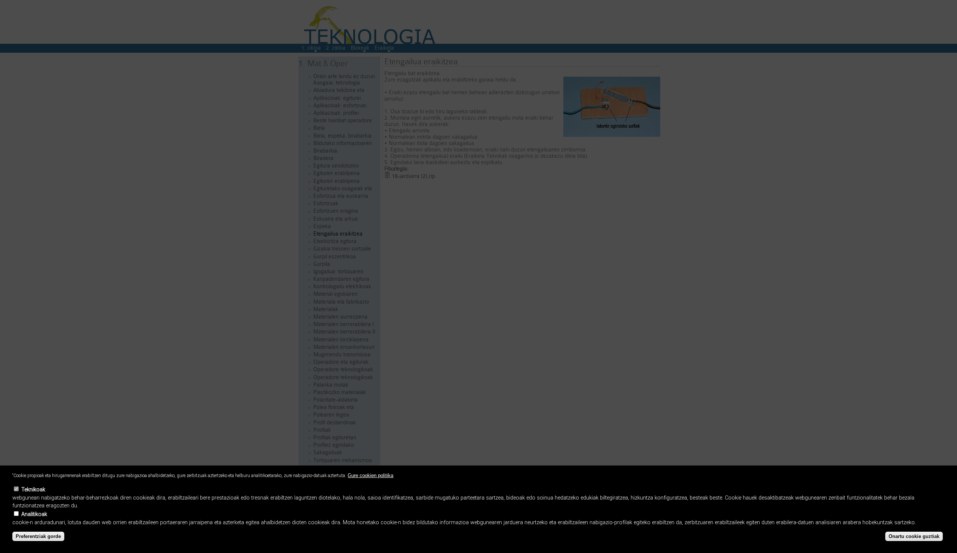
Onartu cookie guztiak (914, 536)
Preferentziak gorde (38, 536)
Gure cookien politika (370, 475)
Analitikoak (34, 514)
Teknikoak (33, 489)
